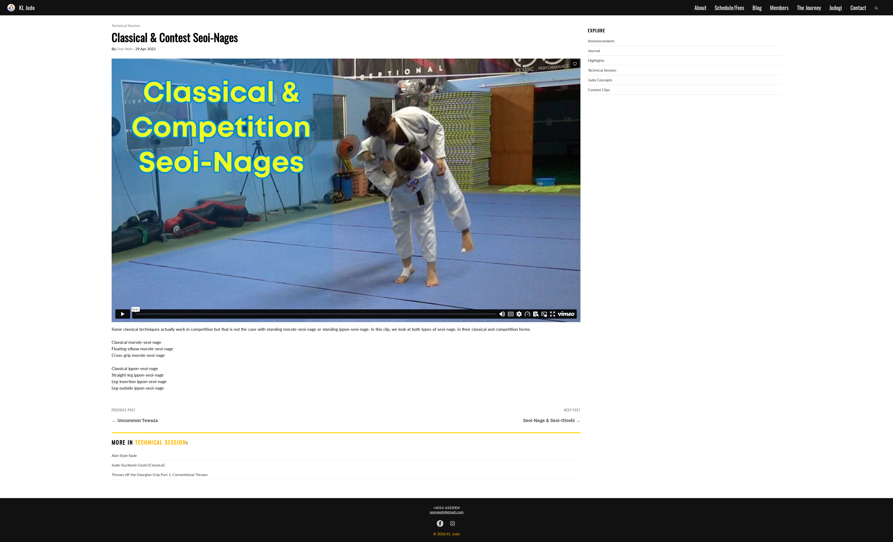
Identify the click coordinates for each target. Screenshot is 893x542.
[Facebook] (440, 524)
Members (779, 7)
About (700, 7)
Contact (858, 7)
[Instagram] (452, 524)
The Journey (809, 7)
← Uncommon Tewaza (135, 420)
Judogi (835, 7)
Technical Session (126, 25)
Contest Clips (599, 89)
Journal (594, 50)
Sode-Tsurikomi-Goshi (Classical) (138, 465)
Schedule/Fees (729, 7)
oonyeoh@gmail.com (446, 512)
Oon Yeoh (125, 48)
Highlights (596, 60)
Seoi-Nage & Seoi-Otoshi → (551, 420)
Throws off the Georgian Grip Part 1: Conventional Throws (160, 474)
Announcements (601, 41)
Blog (757, 7)
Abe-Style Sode (124, 455)
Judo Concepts (600, 80)
